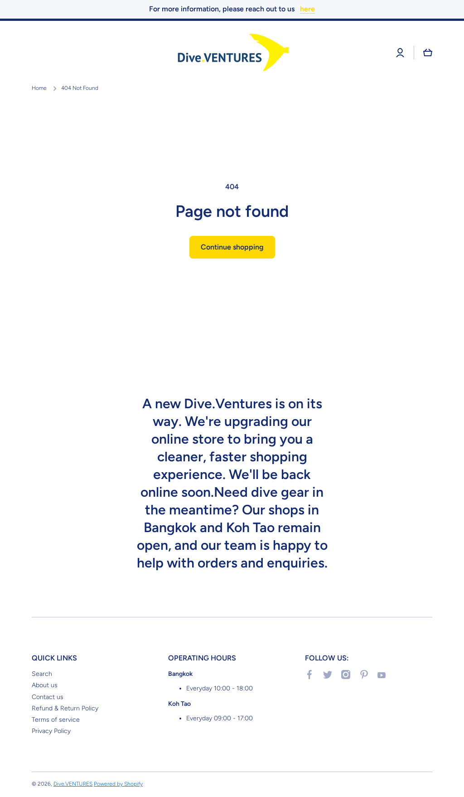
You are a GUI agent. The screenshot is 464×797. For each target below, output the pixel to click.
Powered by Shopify (118, 784)
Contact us (47, 697)
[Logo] (232, 52)
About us (45, 685)
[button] (427, 52)
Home (39, 88)
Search (42, 674)
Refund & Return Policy (65, 708)
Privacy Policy (51, 731)
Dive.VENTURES (72, 784)
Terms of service (56, 720)
